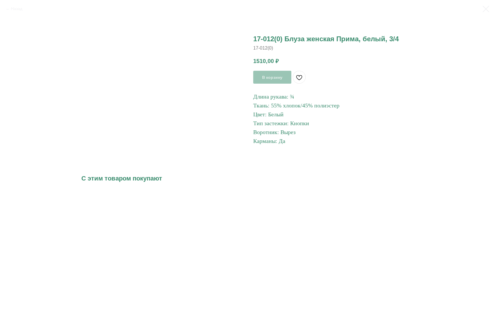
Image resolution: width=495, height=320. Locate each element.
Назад (16, 8)
